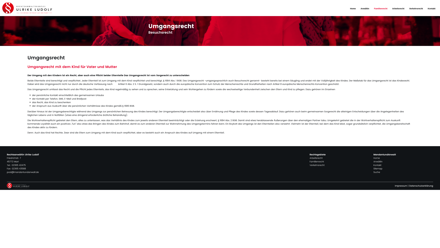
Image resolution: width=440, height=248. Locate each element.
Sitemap (377, 168)
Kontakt (431, 8)
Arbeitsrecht (398, 8)
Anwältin (365, 8)
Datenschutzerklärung (421, 186)
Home (353, 8)
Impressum (401, 186)
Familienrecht (380, 8)
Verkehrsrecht (416, 8)
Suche (376, 172)
